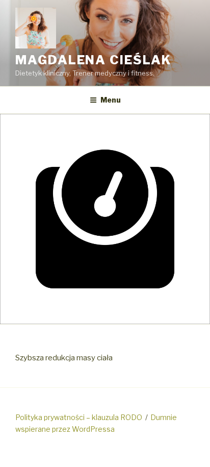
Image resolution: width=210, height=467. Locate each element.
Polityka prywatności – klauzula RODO (78, 417)
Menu (110, 99)
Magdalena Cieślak (93, 60)
